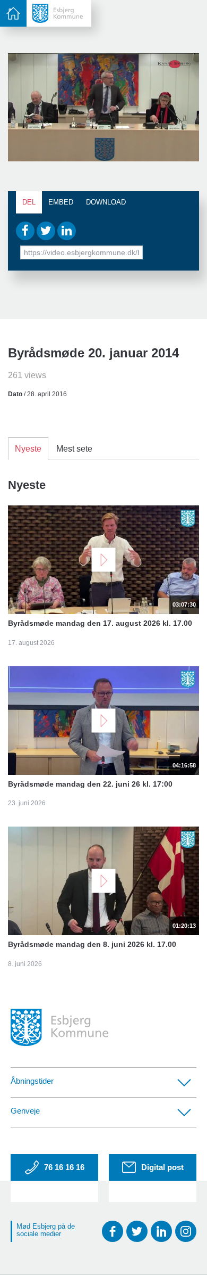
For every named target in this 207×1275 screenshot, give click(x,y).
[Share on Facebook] (25, 231)
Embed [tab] (60, 202)
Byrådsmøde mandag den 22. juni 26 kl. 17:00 (90, 784)
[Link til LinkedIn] (161, 1231)
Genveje (25, 1110)
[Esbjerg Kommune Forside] (59, 1027)
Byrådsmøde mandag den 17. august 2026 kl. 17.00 (100, 623)
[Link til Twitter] (137, 1231)
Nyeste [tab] (28, 448)
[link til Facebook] (112, 1231)
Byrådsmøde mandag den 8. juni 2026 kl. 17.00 (92, 944)
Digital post (162, 1167)
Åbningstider (32, 1080)
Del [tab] (29, 202)
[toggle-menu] (13, 13)
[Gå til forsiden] (59, 13)
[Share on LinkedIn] (66, 231)
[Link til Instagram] (185, 1231)
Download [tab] (106, 202)
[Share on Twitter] (46, 231)
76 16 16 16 (64, 1167)
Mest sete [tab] (74, 448)
